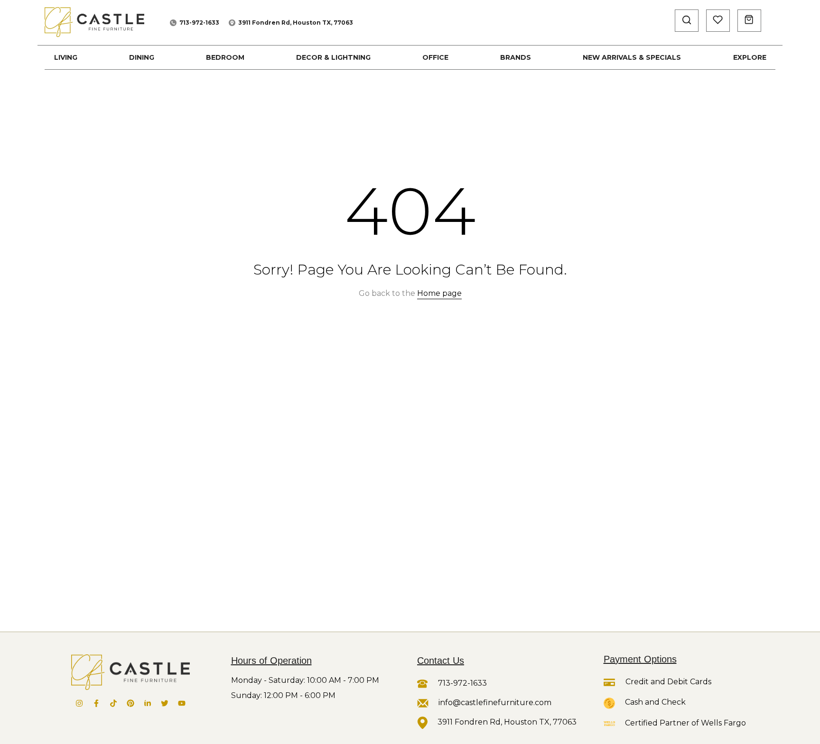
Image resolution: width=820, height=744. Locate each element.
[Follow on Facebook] (96, 703)
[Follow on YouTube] (182, 703)
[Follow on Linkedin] (147, 703)
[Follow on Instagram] (79, 703)
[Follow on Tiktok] (113, 703)
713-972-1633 (199, 22)
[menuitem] (65, 57)
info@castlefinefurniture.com (494, 702)
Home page (439, 293)
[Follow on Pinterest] (130, 703)
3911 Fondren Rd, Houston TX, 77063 (295, 22)
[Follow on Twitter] (164, 703)
